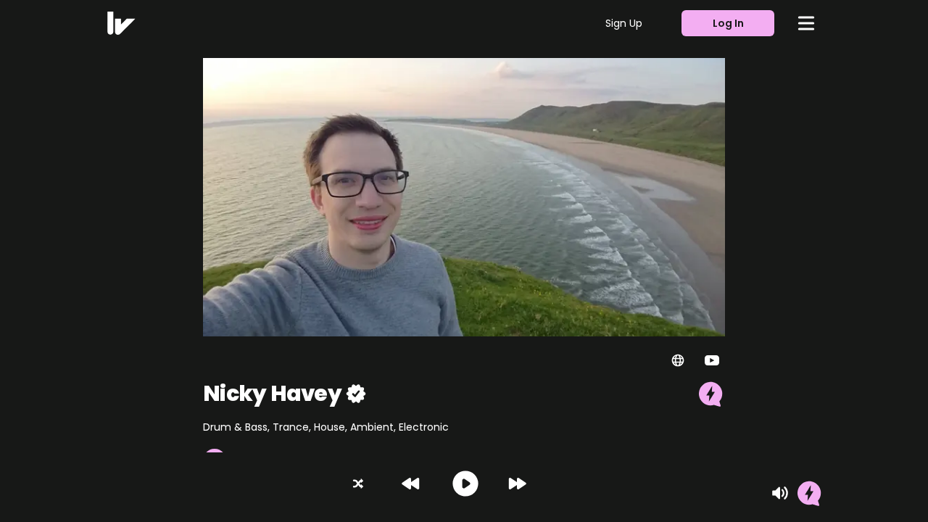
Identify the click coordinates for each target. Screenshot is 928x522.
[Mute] (780, 493)
